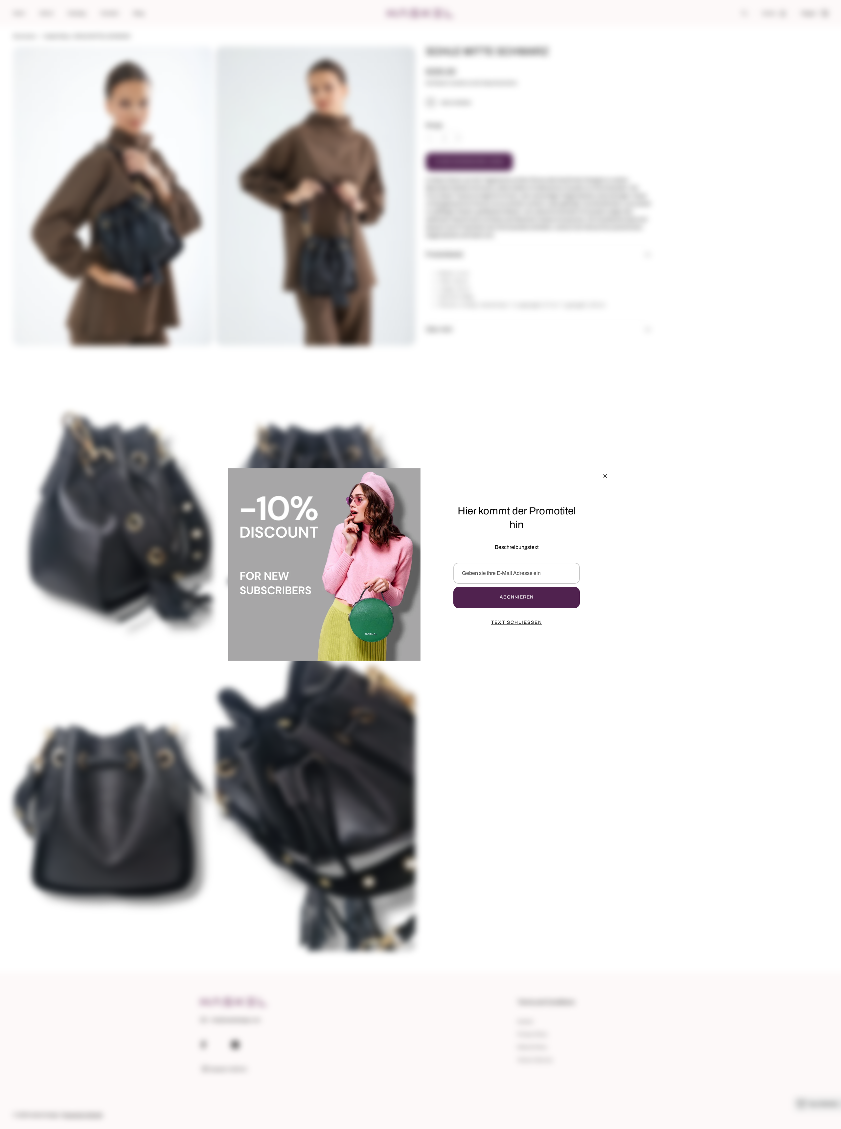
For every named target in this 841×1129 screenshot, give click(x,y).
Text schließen (516, 622)
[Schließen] (605, 476)
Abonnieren (517, 597)
